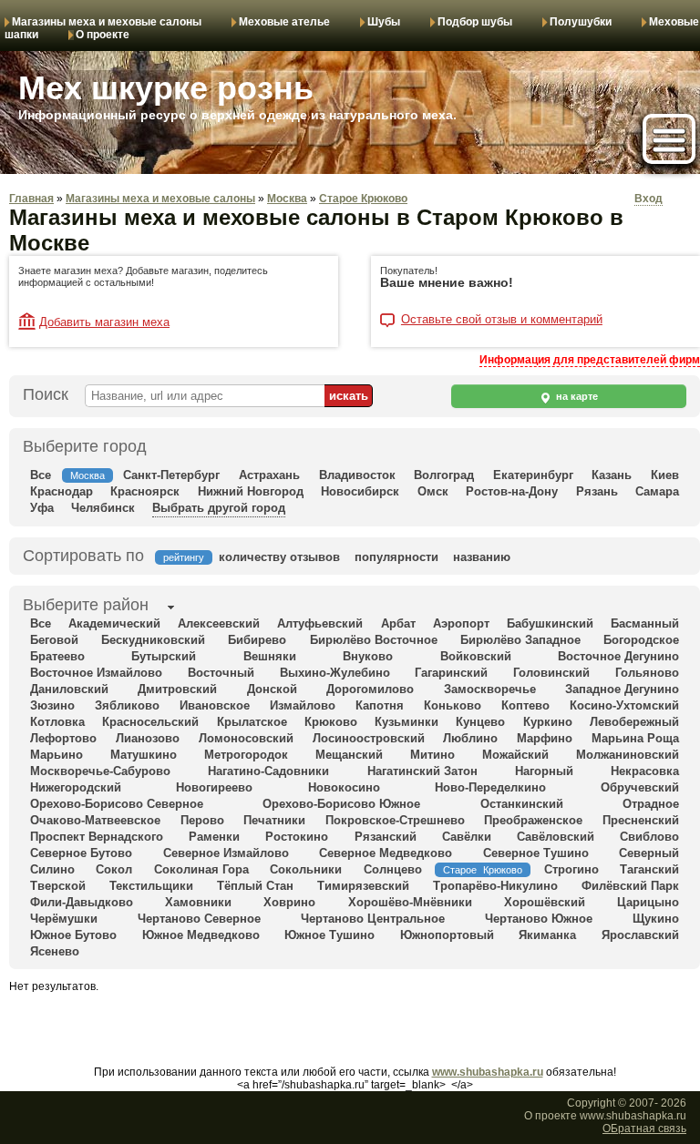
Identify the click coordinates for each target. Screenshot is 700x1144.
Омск (432, 491)
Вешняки (269, 656)
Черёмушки (64, 918)
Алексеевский (219, 623)
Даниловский (69, 689)
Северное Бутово (81, 853)
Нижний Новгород (251, 491)
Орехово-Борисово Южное (341, 804)
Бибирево (257, 640)
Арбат (398, 623)
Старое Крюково (363, 198)
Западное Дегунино (622, 689)
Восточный (221, 672)
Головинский (551, 672)
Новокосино (344, 787)
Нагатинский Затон (422, 771)
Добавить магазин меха (104, 322)
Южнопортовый (447, 935)
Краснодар (61, 491)
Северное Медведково (385, 853)
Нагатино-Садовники (268, 771)
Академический (114, 623)
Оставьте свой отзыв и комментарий (501, 319)
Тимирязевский (363, 886)
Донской (272, 689)
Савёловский (555, 836)
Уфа (42, 508)
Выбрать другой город (218, 508)
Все (40, 475)
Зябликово (127, 705)
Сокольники (306, 869)
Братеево (57, 656)
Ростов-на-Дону (512, 491)
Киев (665, 475)
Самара (657, 491)
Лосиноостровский (369, 738)
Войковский (475, 656)
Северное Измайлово (226, 853)
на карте (575, 396)
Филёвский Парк (630, 886)
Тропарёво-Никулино (495, 886)
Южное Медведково (201, 935)
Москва (287, 198)
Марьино (56, 754)
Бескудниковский (153, 640)
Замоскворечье (490, 689)
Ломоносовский (246, 738)
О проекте (102, 34)
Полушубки (581, 21)
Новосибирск (360, 491)
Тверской (58, 886)
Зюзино (52, 705)
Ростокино (296, 836)
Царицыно (648, 902)
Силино (52, 869)
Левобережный (634, 722)
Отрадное (651, 804)
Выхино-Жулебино (335, 672)
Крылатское (252, 722)
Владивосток (357, 475)
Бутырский (163, 656)
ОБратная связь (644, 1128)
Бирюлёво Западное (520, 640)
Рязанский (386, 836)
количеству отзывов (279, 557)
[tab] (86, 606)
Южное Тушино (329, 935)
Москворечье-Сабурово (100, 771)
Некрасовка (645, 771)
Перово (202, 820)
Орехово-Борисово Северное (116, 804)
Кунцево (480, 722)
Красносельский (150, 722)
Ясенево (54, 951)
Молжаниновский (627, 754)
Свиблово (649, 836)
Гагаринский (451, 672)
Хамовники (198, 902)
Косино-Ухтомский (624, 705)
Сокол (114, 869)
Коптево (525, 705)
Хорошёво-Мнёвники (410, 902)
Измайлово (302, 705)
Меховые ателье (284, 21)
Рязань (597, 491)
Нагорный (544, 771)
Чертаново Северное (199, 918)
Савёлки (466, 836)
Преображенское (533, 820)
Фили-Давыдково (81, 902)
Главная (31, 198)
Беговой (54, 640)
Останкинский (521, 804)
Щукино (656, 918)
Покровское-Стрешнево (395, 820)
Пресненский (640, 820)
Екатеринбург (533, 475)
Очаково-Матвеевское (95, 820)
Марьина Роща (635, 738)
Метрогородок (246, 754)
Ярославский (640, 935)
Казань (612, 475)
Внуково (368, 656)
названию (481, 557)
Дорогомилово (370, 689)
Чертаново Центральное (373, 918)
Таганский (649, 869)
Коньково (452, 705)
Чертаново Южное (538, 918)
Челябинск (103, 508)
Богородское (641, 640)
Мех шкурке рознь (166, 88)
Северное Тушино (536, 853)
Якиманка (547, 935)
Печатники (274, 820)
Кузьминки (406, 722)
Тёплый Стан (255, 886)
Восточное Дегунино (618, 656)
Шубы (383, 21)
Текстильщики (151, 886)
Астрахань (269, 475)
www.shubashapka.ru (487, 1072)
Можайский (515, 754)
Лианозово (148, 738)
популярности (396, 557)
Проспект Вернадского (96, 836)
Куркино (547, 722)
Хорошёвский (544, 902)
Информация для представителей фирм (589, 359)
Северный (649, 853)
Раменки (214, 836)
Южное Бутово (73, 935)
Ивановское (215, 705)
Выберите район (86, 605)
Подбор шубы (475, 21)
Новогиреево (214, 787)
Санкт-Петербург (171, 475)
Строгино (571, 869)
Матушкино (143, 754)
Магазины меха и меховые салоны (106, 21)
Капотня (379, 705)
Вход (648, 198)
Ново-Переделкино (490, 787)
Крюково (330, 722)
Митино (432, 754)
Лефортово (63, 738)
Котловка (57, 722)
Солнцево (393, 869)
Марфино (544, 738)
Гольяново (647, 672)
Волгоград (444, 475)
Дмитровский (177, 689)
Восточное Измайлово (96, 672)
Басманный (645, 623)
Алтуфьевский (320, 623)
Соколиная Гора (201, 869)
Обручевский (640, 787)
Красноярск (145, 491)
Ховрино (289, 902)
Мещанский (349, 754)
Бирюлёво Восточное (374, 640)
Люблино (470, 738)
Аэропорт (461, 623)
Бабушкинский (550, 623)
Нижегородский (75, 787)
